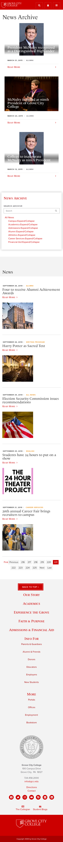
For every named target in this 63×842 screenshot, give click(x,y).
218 (35, 562)
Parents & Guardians (31, 644)
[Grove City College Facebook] (11, 797)
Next (42, 567)
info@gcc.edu (31, 781)
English (30, 451)
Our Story (31, 595)
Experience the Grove (31, 612)
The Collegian (23, 809)
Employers (31, 674)
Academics (31, 603)
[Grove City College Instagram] (24, 797)
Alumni (30, 286)
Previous (13, 562)
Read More (8, 297)
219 (42, 562)
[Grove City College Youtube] (31, 797)
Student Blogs (40, 809)
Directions (31, 787)
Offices (31, 707)
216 (23, 562)
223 (21, 567)
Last (49, 567)
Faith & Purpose (31, 621)
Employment (31, 715)
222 (14, 567)
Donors (31, 659)
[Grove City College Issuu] (38, 797)
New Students (31, 682)
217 (29, 562)
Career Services (34, 507)
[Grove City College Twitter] (18, 797)
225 (35, 567)
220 (49, 562)
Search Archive (13, 206)
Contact (32, 790)
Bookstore (31, 722)
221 (55, 562)
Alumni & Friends (31, 651)
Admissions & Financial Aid (31, 630)
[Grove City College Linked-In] (51, 797)
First (6, 562)
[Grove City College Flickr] (45, 797)
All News (31, 395)
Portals (31, 699)
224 (28, 567)
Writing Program (35, 342)
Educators (32, 667)
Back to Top (30, 587)
